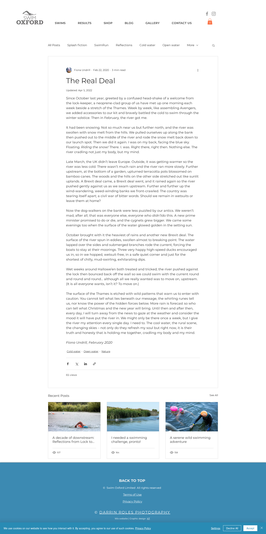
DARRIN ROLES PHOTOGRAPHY (134, 512)
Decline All (232, 528)
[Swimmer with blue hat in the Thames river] (74, 416)
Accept (250, 528)
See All (214, 395)
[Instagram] (213, 13)
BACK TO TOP (132, 480)
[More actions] (198, 70)
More (190, 45)
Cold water (147, 45)
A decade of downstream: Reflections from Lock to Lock (73, 440)
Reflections (124, 45)
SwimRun (101, 45)
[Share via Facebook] (67, 364)
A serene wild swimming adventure (190, 440)
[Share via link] (94, 364)
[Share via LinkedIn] (85, 364)
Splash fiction (77, 45)
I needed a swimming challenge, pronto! (129, 440)
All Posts (54, 45)
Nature (106, 351)
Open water (171, 45)
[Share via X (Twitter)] (76, 364)
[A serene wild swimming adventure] (192, 416)
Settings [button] (215, 528)
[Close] (261, 528)
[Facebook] (207, 13)
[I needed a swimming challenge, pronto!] (133, 416)
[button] (209, 21)
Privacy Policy (143, 528)
